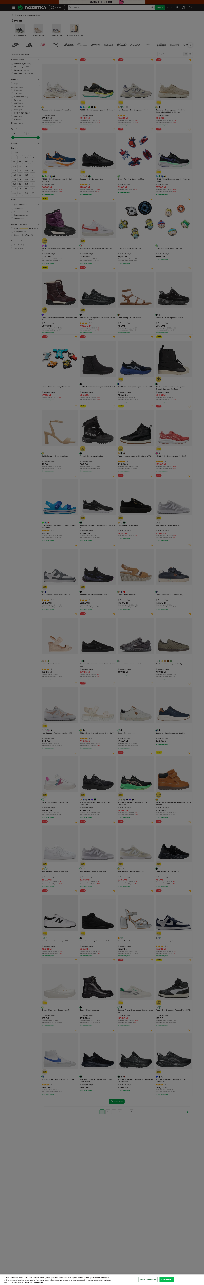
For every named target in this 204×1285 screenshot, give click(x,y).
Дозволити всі (166, 1279)
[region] (102, 1279)
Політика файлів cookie (34, 1282)
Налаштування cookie (148, 1279)
